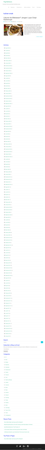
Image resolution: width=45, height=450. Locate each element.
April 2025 (7, 85)
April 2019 (7, 257)
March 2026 (7, 58)
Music (6, 389)
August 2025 (7, 75)
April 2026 (7, 55)
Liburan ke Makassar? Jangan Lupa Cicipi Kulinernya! (20, 18)
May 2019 (7, 255)
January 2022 (7, 174)
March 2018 (7, 290)
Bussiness (12, 7)
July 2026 (7, 50)
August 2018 (7, 277)
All (8, 7)
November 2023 (8, 128)
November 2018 (8, 270)
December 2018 (8, 267)
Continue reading (39, 36)
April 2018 (7, 288)
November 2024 (8, 98)
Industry (6, 382)
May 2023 (7, 136)
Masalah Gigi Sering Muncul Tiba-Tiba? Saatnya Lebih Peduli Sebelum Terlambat (18, 424)
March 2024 (7, 118)
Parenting (7, 397)
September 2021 (8, 184)
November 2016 (8, 331)
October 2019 (7, 242)
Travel (33, 7)
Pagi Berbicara (8, 2)
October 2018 (7, 272)
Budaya (6, 362)
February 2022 (8, 171)
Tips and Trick (7, 410)
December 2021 (8, 176)
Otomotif (6, 392)
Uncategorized (8, 415)
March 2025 (7, 88)
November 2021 (8, 179)
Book (6, 359)
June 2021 (7, 192)
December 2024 (8, 96)
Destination (7, 367)
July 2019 (7, 250)
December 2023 (8, 126)
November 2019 (8, 240)
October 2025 (7, 70)
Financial (7, 374)
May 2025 (7, 83)
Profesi (6, 400)
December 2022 (8, 149)
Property (6, 402)
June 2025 (7, 80)
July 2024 (7, 108)
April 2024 (7, 116)
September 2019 (8, 245)
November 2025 (8, 68)
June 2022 (7, 161)
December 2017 (8, 298)
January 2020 (7, 235)
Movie (6, 387)
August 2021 (7, 187)
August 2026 (7, 48)
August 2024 (7, 106)
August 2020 (7, 217)
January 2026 (7, 63)
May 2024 (7, 113)
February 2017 (8, 323)
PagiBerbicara (14, 21)
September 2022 (8, 156)
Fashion (6, 372)
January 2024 (7, 123)
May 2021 (7, 194)
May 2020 (7, 224)
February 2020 (8, 232)
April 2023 (7, 139)
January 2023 (7, 146)
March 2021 (7, 199)
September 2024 (8, 103)
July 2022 (7, 159)
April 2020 (7, 227)
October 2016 (7, 333)
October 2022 (7, 154)
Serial (6, 405)
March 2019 (7, 260)
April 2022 (7, 166)
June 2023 (7, 133)
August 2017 (7, 308)
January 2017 (7, 326)
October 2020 (7, 212)
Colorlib (33, 448)
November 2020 (8, 209)
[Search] (42, 342)
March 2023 (7, 141)
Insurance (7, 384)
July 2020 (7, 219)
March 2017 (7, 320)
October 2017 (7, 303)
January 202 (7, 336)
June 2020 (7, 222)
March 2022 (7, 169)
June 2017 (7, 313)
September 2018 (8, 275)
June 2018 (7, 283)
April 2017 (7, 318)
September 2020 (8, 214)
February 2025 (8, 90)
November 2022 (8, 151)
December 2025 (8, 65)
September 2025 (8, 73)
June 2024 (7, 111)
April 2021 (7, 197)
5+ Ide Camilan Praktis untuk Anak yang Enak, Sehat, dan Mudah (15, 429)
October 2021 (7, 181)
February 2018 (8, 293)
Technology (39, 7)
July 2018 (7, 280)
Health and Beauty (27, 7)
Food (19, 21)
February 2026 (8, 60)
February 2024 (8, 121)
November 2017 (8, 300)
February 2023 (8, 144)
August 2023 (7, 131)
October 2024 (7, 101)
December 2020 (8, 207)
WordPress (39, 448)
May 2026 (7, 53)
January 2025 (7, 93)
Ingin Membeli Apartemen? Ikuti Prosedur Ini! (12, 427)
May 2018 (7, 285)
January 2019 (7, 265)
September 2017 (8, 305)
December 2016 (8, 328)
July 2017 (7, 310)
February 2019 (8, 262)
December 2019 (8, 237)
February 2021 (8, 202)
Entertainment (19, 7)
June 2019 (7, 252)
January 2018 (7, 295)
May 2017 (7, 315)
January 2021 (7, 204)
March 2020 (7, 229)
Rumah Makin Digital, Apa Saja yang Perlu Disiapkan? (13, 422)
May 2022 (7, 164)
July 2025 (7, 78)
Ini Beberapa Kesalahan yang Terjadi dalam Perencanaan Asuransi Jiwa (16, 432)
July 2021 (7, 189)
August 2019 (7, 247)
